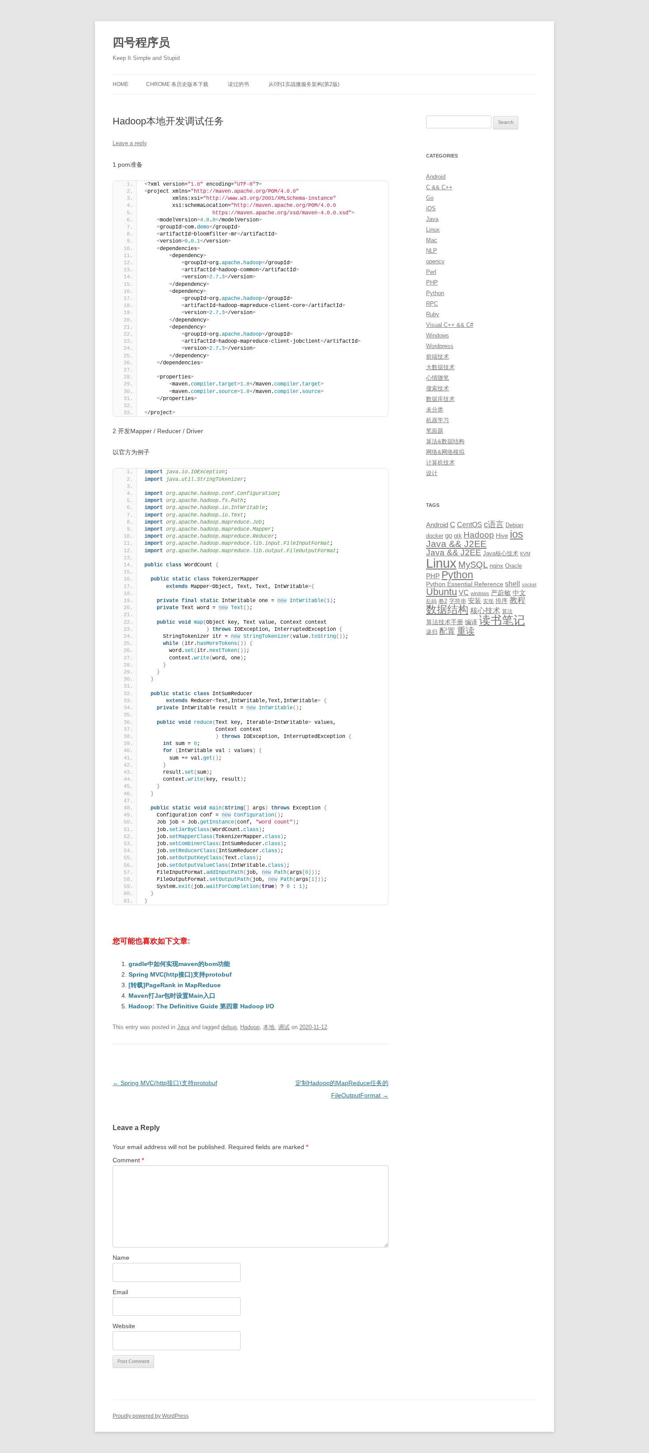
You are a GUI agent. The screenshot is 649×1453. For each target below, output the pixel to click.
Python (435, 293)
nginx (496, 565)
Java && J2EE (456, 544)
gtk (458, 535)
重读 (466, 631)
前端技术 (437, 356)
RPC (432, 303)
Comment (128, 1160)
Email (120, 1292)
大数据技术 (440, 367)
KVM (525, 553)
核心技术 (485, 611)
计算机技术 (440, 462)
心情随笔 (437, 377)
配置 (447, 631)
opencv (435, 261)
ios (516, 534)
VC (464, 592)
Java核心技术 (500, 553)
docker (434, 535)
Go (430, 198)
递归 (432, 632)
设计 (432, 473)
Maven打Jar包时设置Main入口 (171, 995)
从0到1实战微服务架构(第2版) (304, 84)
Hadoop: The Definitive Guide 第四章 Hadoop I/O (201, 1006)
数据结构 (447, 609)
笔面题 (434, 430)
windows (480, 593)
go (448, 535)
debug (229, 1027)
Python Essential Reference (464, 584)
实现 (488, 601)
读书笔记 (502, 620)
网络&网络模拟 (445, 452)
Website (124, 1325)
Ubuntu (441, 591)
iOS (431, 208)
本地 (269, 1027)
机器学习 (437, 420)
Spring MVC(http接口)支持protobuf (180, 974)
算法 (507, 611)
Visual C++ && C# (449, 325)
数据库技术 (440, 399)
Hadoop (250, 1027)
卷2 (442, 601)
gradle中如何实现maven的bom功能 (179, 963)
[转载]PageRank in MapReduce (174, 985)
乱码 (431, 601)
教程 (517, 600)
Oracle (513, 565)
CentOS (469, 524)
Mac (431, 240)
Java (183, 1027)
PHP (432, 282)
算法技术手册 (444, 621)
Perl (431, 272)
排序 (501, 600)
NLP (431, 250)
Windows (437, 335)
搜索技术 (437, 388)
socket (529, 584)
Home (120, 84)
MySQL (473, 564)
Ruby (432, 314)
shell (512, 584)
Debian (514, 525)
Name (121, 1257)
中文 (519, 592)
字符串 (457, 601)
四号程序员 (141, 42)
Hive (502, 535)
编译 (471, 621)
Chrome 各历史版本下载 (177, 84)
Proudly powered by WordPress (151, 1416)
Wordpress (439, 346)
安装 (474, 600)
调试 (284, 1027)
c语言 (494, 524)
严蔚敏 (501, 592)
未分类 (434, 409)
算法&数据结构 (445, 441)
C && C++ (439, 187)
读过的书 (238, 84)
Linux (433, 229)
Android (435, 176)
